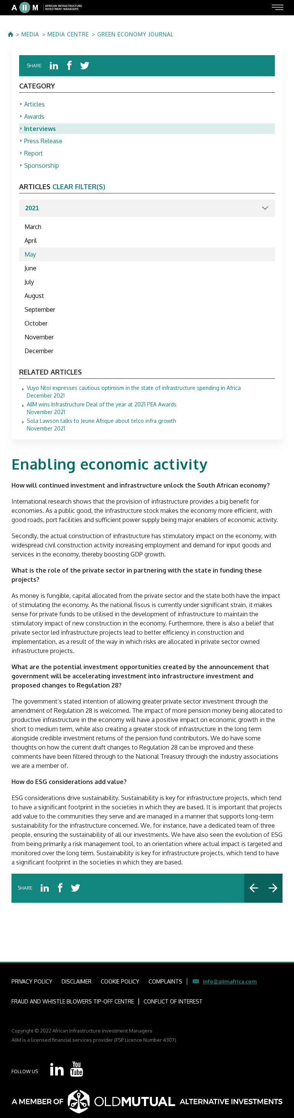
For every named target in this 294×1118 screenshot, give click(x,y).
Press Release (43, 141)
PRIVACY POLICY (31, 981)
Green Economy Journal (135, 34)
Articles (34, 104)
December (38, 351)
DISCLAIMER (76, 981)
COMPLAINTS (165, 981)
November (39, 337)
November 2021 (101, 408)
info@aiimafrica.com (230, 981)
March (32, 227)
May (30, 254)
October (35, 323)
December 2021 (134, 392)
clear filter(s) (78, 186)
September (39, 309)
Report (33, 153)
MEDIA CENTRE (68, 34)
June (30, 268)
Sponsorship (41, 165)
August (34, 296)
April (30, 240)
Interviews (40, 129)
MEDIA (30, 34)
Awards (34, 116)
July (29, 282)
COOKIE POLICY (120, 981)
